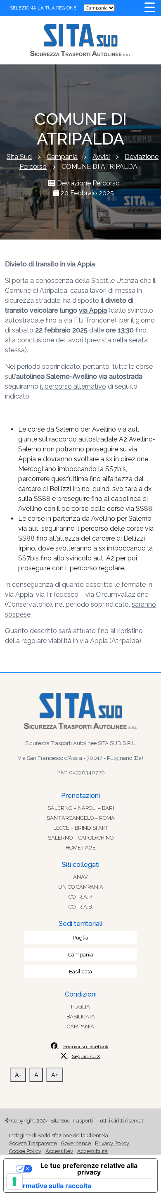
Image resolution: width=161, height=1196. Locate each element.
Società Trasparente (33, 1143)
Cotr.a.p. (80, 897)
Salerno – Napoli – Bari (80, 808)
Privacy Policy (112, 1143)
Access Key (59, 1151)
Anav (80, 877)
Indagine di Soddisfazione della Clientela (58, 1135)
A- (18, 1074)
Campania (80, 955)
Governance (76, 1143)
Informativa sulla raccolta (50, 1186)
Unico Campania (80, 887)
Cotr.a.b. (81, 907)
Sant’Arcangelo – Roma (81, 818)
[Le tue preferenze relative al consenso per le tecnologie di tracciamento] (14, 1181)
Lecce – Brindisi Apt (80, 828)
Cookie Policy (25, 1151)
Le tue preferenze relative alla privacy (88, 1168)
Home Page (81, 848)
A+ (54, 1074)
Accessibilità (92, 1151)
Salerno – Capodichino (81, 838)
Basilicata (80, 971)
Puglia (80, 938)
